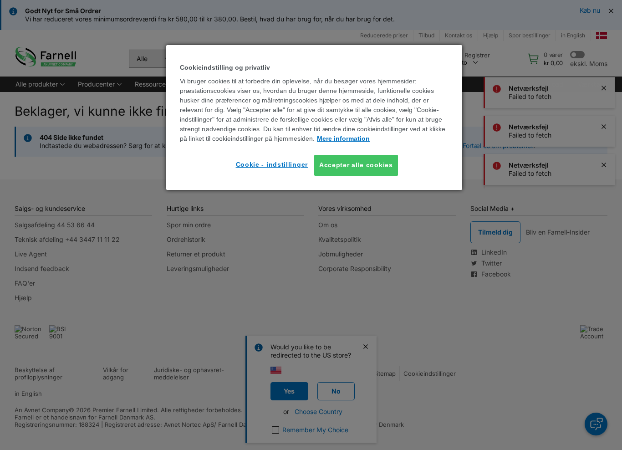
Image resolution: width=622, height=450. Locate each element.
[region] (314, 117)
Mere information (343, 138)
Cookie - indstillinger (272, 164)
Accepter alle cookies (356, 165)
